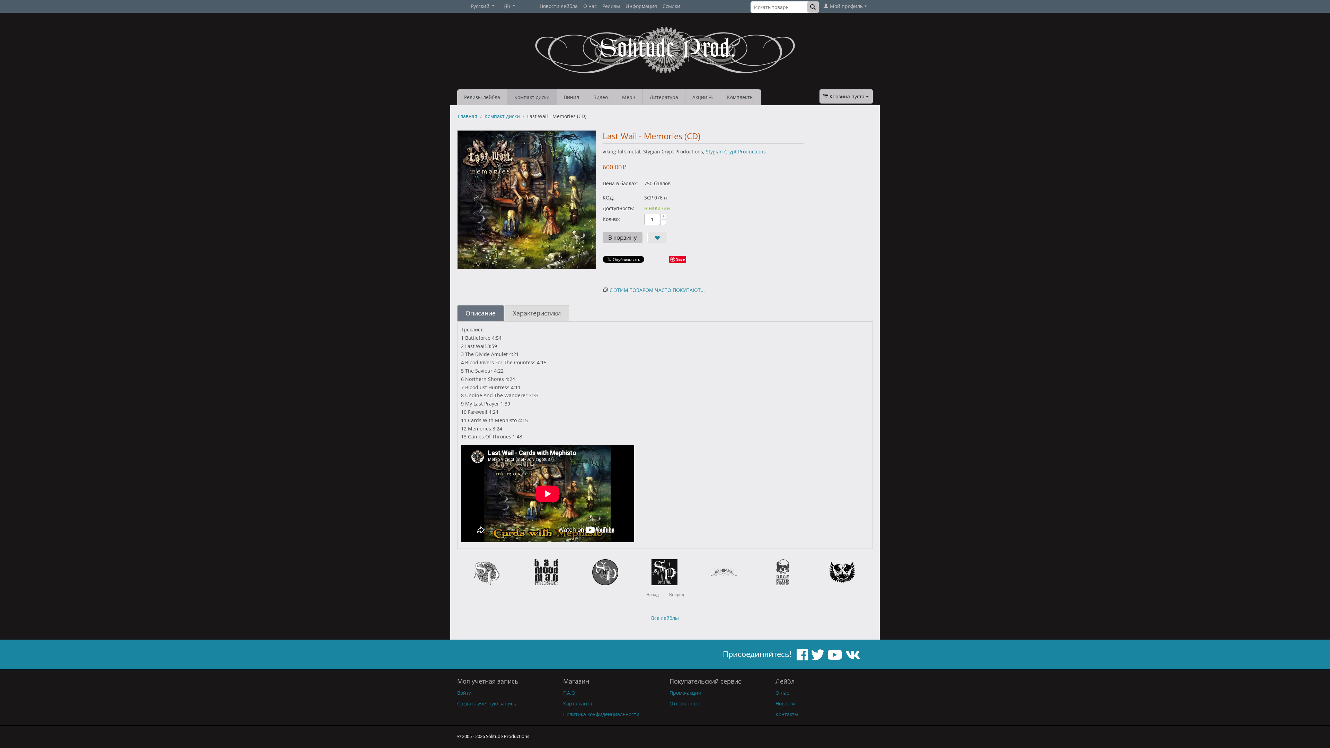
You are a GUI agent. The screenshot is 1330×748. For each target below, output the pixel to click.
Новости (785, 703)
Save (680, 259)
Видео (600, 97)
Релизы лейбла (482, 97)
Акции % (702, 97)
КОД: (608, 197)
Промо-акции (685, 692)
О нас (590, 6)
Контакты (786, 714)
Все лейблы (665, 618)
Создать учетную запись (486, 703)
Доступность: (618, 208)
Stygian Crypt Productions (736, 151)
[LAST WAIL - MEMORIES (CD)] (527, 200)
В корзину (622, 237)
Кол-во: (611, 219)
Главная (467, 116)
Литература (664, 97)
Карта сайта (577, 703)
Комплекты (740, 97)
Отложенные (685, 703)
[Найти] (813, 7)
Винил (571, 97)
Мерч (629, 97)
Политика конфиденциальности (601, 714)
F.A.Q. (570, 692)
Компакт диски (532, 97)
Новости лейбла (559, 6)
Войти (464, 692)
